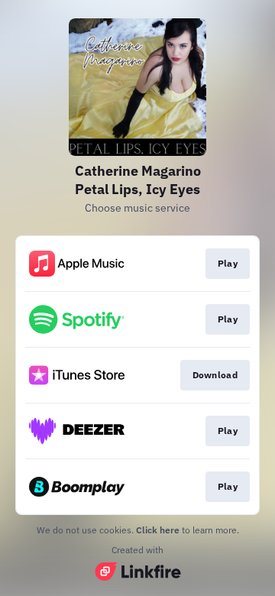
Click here (158, 530)
